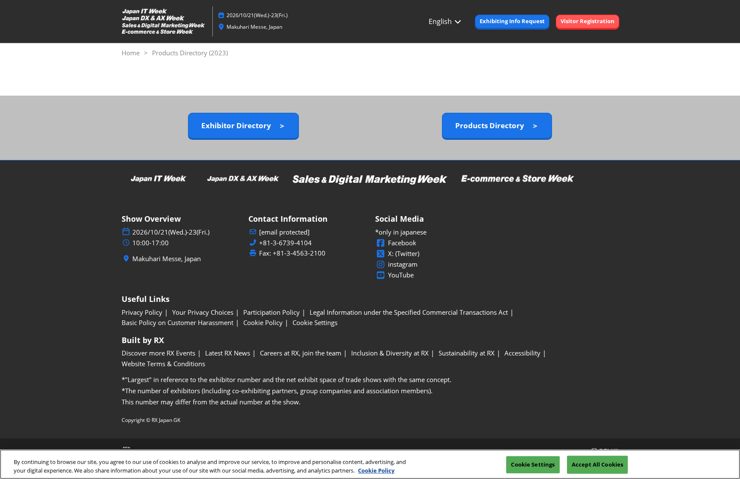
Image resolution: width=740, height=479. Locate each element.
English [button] (441, 21)
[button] (512, 21)
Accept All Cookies (597, 464)
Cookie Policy (376, 470)
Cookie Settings (533, 464)
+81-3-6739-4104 (285, 243)
